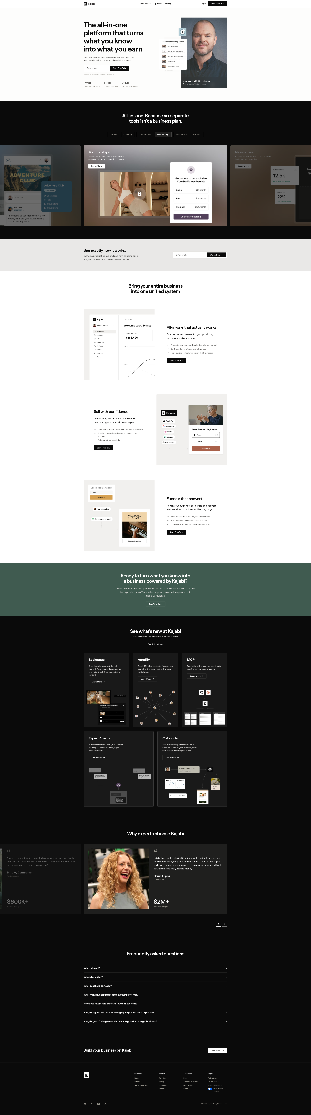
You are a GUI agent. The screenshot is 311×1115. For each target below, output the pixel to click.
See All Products (155, 644)
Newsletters (181, 134)
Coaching (127, 134)
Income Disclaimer (215, 1085)
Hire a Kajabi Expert (141, 1085)
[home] (89, 4)
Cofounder (163, 1085)
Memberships (163, 134)
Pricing (168, 4)
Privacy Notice (213, 1082)
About (136, 1078)
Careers (137, 1082)
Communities (144, 134)
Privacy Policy (110, 74)
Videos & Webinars (190, 1082)
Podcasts (197, 134)
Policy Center (213, 1078)
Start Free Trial (217, 4)
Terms (102, 74)
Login (203, 4)
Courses (113, 134)
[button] (145, 4)
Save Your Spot (155, 604)
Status (186, 1089)
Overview (162, 1078)
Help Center (188, 1085)
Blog (185, 1078)
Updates (158, 4)
